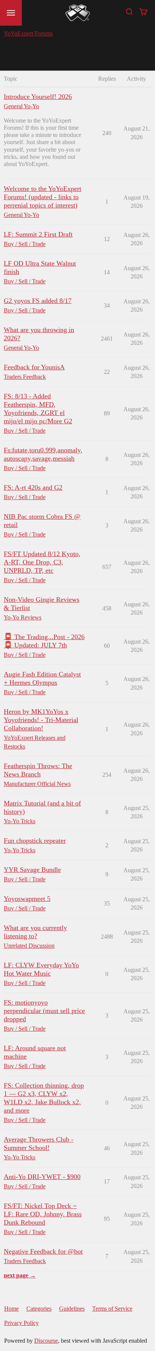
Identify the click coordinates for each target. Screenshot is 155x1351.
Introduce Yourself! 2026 (38, 96)
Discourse (46, 1340)
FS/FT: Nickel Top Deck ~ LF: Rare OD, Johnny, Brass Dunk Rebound (43, 1214)
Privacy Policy (21, 1323)
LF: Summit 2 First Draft (38, 234)
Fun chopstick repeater (35, 840)
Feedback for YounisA (34, 367)
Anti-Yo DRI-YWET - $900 (42, 1176)
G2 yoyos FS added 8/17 (37, 300)
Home (11, 1308)
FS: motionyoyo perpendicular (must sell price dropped (44, 1011)
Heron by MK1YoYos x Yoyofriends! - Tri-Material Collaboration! (41, 720)
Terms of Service (112, 1308)
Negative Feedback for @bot (43, 1251)
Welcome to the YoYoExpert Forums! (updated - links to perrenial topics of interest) (42, 197)
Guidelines (72, 1308)
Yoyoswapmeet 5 (27, 898)
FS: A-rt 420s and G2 (33, 487)
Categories (39, 1308)
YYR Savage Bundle (32, 869)
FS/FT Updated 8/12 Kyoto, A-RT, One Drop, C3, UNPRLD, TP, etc (42, 562)
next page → (20, 1275)
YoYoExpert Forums (28, 33)
